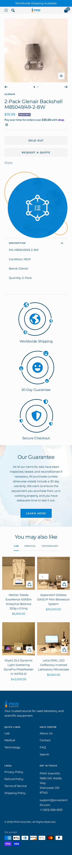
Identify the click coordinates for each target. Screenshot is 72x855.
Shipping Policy (15, 793)
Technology (50, 546)
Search (44, 754)
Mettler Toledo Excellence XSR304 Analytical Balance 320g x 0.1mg (19, 601)
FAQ (43, 747)
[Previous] (6, 87)
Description (17, 243)
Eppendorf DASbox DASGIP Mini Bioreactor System (53, 599)
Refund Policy (13, 779)
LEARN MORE (36, 513)
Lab (16, 546)
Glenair (9, 94)
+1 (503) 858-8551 (51, 810)
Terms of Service (15, 786)
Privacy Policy (13, 772)
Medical (30, 546)
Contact (45, 740)
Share (8, 162)
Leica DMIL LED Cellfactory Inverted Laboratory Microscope (53, 665)
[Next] (66, 87)
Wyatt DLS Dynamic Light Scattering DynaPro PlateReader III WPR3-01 (19, 667)
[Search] (13, 11)
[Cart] (66, 11)
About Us (46, 733)
